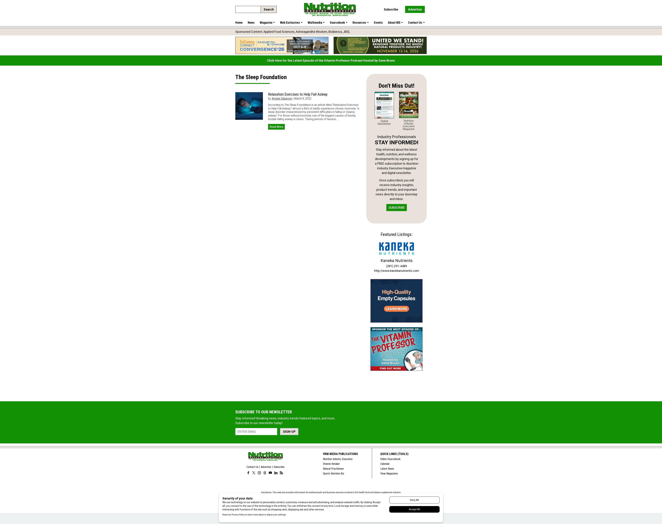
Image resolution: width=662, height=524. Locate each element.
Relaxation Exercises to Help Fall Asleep (297, 94)
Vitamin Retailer (331, 463)
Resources (359, 22)
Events (378, 22)
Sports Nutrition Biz (333, 473)
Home (239, 22)
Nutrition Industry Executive (338, 459)
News (251, 22)
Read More (276, 126)
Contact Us (415, 22)
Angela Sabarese (282, 98)
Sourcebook (337, 22)
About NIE (394, 22)
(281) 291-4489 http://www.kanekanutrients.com (396, 268)
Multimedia (315, 22)
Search (269, 9)
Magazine (266, 22)
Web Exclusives (290, 22)
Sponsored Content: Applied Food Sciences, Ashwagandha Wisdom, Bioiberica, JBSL (292, 31)
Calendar (385, 463)
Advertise (415, 9)
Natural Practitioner (333, 468)
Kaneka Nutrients (397, 260)
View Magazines (389, 473)
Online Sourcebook (390, 459)
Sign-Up (289, 431)
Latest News (387, 468)
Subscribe (391, 9)
